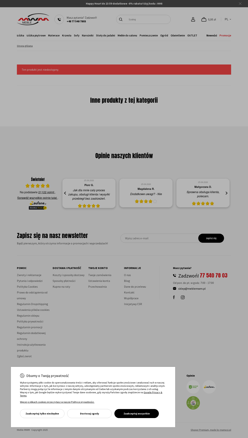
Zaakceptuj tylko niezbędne (42, 413)
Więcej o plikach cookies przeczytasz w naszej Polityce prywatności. (57, 402)
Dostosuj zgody (89, 413)
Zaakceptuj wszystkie (137, 413)
